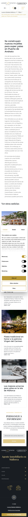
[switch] (24, 261)
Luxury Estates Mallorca (9, 12)
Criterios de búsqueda (14, 514)
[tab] (25, 468)
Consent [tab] (5, 229)
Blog (20, 12)
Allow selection (14, 283)
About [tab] (23, 229)
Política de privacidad (14, 510)
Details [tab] (14, 229)
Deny (14, 288)
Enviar (14, 441)
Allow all (14, 278)
